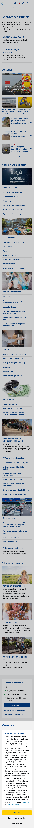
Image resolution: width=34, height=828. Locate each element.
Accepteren (16, 813)
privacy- (26, 802)
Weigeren (15, 823)
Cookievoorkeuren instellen (15, 818)
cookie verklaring (13, 805)
